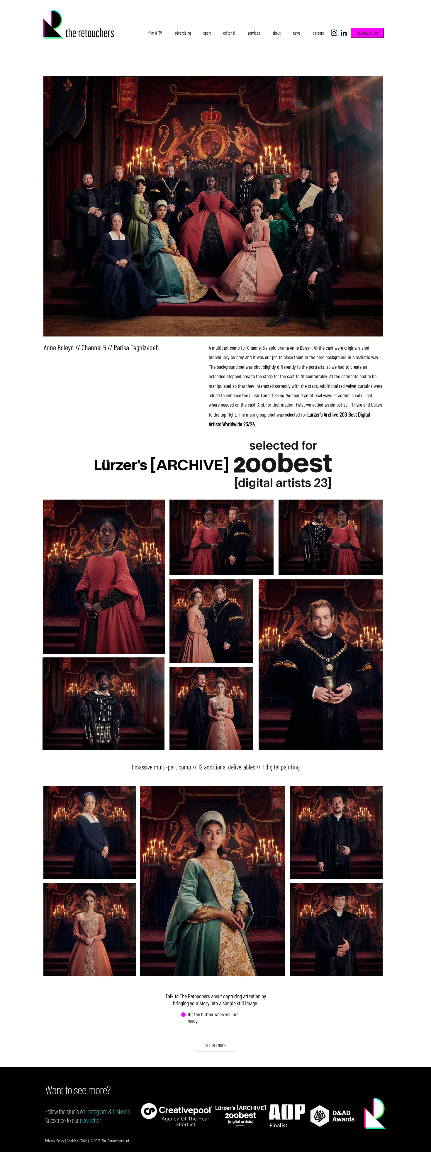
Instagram (96, 1111)
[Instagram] (334, 32)
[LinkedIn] (344, 32)
